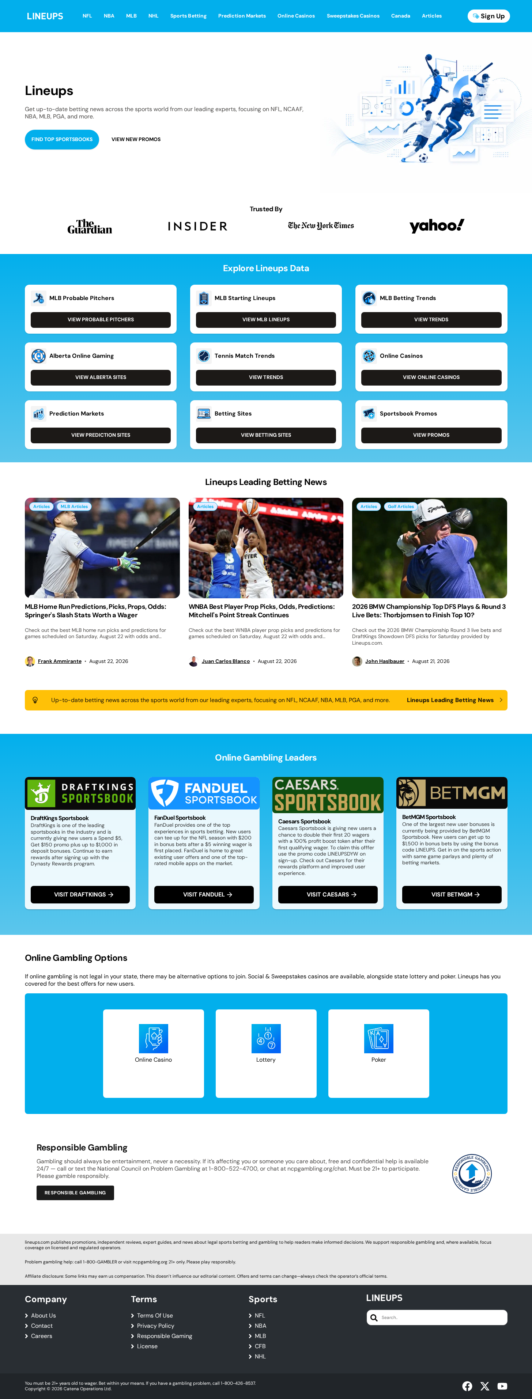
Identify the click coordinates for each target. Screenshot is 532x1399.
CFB (260, 1346)
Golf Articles (401, 506)
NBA (261, 1326)
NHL (260, 1356)
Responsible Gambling (75, 1193)
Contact (42, 1326)
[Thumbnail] (102, 548)
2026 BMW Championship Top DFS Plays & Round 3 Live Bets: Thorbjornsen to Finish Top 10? (429, 610)
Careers (41, 1336)
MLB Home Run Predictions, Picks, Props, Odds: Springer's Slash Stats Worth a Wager (95, 610)
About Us (43, 1315)
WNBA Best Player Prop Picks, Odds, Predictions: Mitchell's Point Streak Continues (262, 610)
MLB (260, 1336)
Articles (41, 506)
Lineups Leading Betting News (450, 700)
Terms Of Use (155, 1315)
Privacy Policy (155, 1326)
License (147, 1346)
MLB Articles (74, 506)
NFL (260, 1315)
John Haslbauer (384, 661)
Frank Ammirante (60, 661)
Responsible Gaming (164, 1336)
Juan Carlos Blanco (226, 661)
